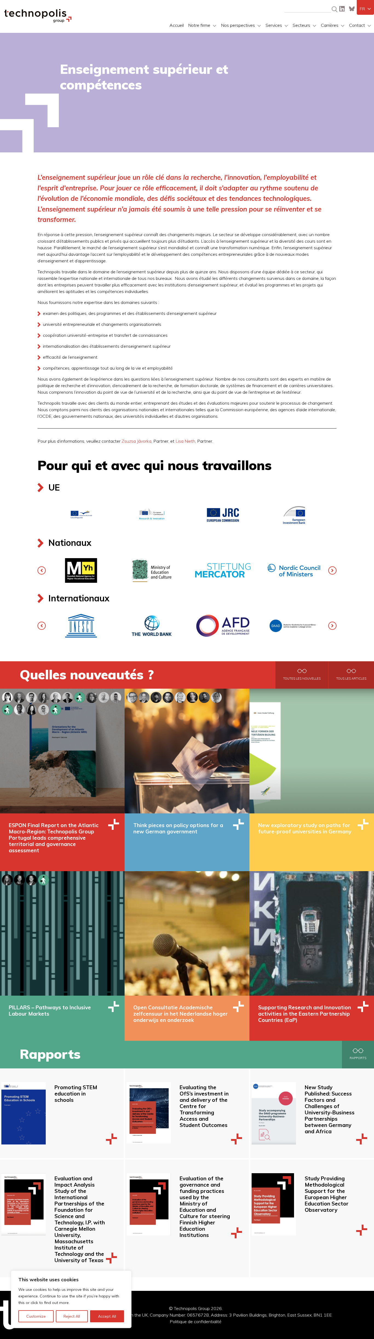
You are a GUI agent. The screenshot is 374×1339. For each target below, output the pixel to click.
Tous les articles (351, 678)
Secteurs (301, 25)
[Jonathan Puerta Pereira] (31, 879)
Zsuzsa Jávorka (136, 441)
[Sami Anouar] (43, 709)
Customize (36, 1316)
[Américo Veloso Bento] (31, 697)
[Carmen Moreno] (91, 697)
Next (332, 570)
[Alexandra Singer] (7, 697)
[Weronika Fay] (55, 709)
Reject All (72, 1316)
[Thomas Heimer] (216, 697)
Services (274, 25)
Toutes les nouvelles (302, 678)
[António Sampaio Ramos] (55, 697)
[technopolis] (37, 21)
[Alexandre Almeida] (19, 697)
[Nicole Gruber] (31, 709)
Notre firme (199, 25)
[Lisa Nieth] (180, 697)
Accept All (107, 1316)
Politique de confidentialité (195, 1321)
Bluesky (352, 8)
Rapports (358, 1058)
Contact (357, 25)
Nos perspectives (238, 25)
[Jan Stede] (156, 697)
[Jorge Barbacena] (115, 697)
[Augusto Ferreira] (67, 697)
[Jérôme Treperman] (168, 697)
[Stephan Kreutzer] (204, 697)
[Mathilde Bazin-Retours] (7, 709)
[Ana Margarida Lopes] (43, 697)
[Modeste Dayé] (19, 709)
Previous (42, 570)
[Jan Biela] (144, 697)
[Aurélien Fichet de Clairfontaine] (79, 697)
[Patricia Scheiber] (192, 697)
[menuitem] (365, 8)
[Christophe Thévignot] (103, 697)
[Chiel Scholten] (19, 879)
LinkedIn (342, 8)
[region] (71, 1299)
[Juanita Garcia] (43, 879)
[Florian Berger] (131, 697)
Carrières (329, 25)
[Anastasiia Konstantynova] (7, 879)
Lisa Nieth (185, 441)
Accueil (176, 25)
